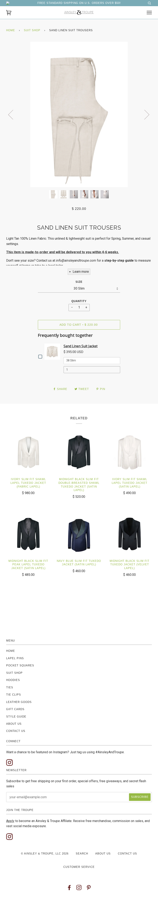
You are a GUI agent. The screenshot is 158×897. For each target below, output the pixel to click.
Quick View (53, 351)
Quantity (79, 301)
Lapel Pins (15, 658)
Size (79, 281)
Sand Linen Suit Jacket (81, 346)
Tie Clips (13, 694)
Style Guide (16, 716)
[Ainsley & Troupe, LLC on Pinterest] (89, 888)
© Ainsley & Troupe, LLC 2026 (45, 853)
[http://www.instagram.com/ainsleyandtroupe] (9, 763)
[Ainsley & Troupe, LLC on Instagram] (79, 888)
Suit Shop (32, 30)
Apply (10, 821)
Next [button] (144, 114)
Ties (9, 687)
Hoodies (13, 680)
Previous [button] (13, 114)
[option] (79, 114)
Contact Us (15, 731)
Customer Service (79, 866)
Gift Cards (15, 709)
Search (82, 853)
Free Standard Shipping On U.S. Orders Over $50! (79, 3)
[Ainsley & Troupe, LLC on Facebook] (69, 888)
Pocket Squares (20, 665)
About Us (14, 723)
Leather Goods (19, 702)
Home (10, 30)
